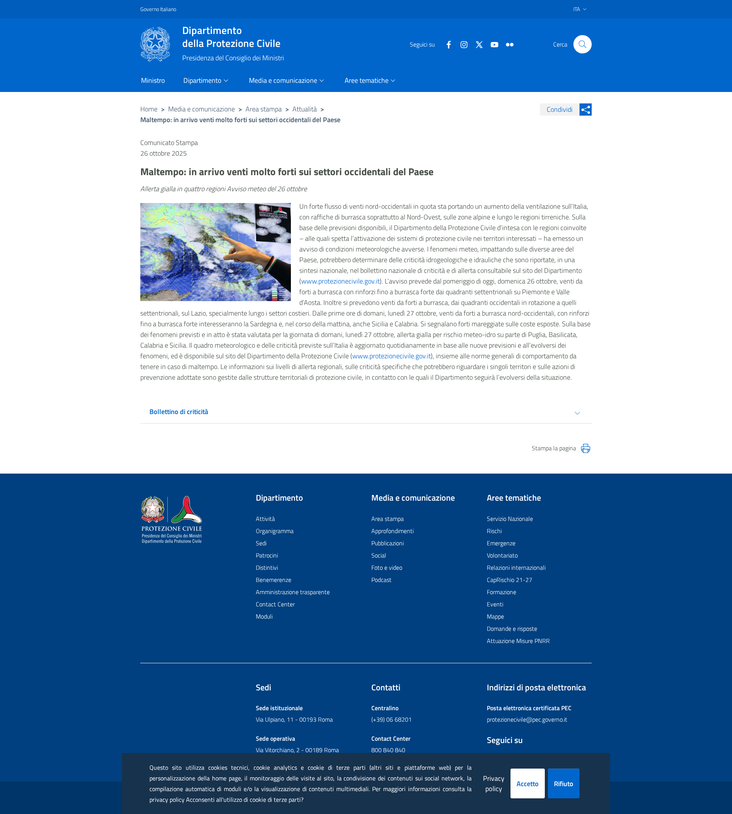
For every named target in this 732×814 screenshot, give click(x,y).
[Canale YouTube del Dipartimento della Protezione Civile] (491, 43)
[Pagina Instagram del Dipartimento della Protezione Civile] (461, 43)
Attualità (304, 109)
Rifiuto (563, 784)
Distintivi (267, 567)
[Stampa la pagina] (586, 448)
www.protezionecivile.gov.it (340, 281)
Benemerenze (273, 579)
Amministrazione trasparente (293, 591)
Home (148, 109)
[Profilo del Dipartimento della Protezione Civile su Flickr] (506, 43)
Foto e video (386, 567)
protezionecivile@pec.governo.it (527, 719)
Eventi (495, 604)
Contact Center (275, 604)
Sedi (261, 543)
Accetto (528, 784)
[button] (582, 44)
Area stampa (264, 109)
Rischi (494, 530)
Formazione (501, 591)
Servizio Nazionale (510, 518)
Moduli (264, 616)
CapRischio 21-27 (509, 579)
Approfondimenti (392, 530)
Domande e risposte (512, 628)
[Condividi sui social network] (586, 109)
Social (378, 555)
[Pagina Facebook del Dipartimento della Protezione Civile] (445, 43)
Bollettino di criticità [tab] (178, 411)
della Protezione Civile (231, 37)
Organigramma (275, 530)
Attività (265, 518)
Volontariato (502, 555)
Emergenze (501, 543)
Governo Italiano (158, 9)
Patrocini (267, 555)
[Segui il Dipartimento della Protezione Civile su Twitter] (476, 43)
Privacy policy (493, 783)
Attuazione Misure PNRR (518, 640)
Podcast (381, 579)
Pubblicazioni (387, 543)
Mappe (495, 616)
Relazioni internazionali (516, 567)
